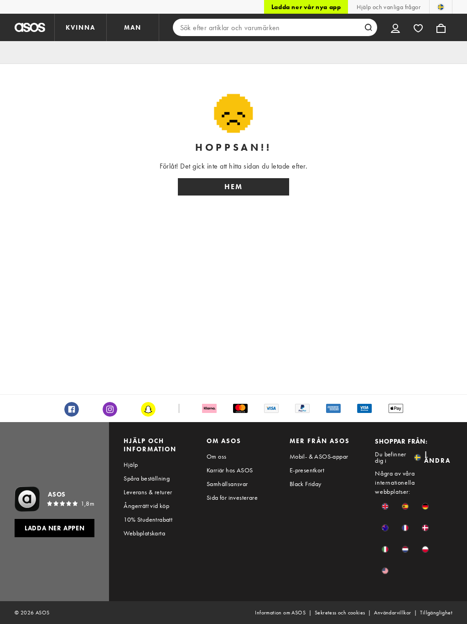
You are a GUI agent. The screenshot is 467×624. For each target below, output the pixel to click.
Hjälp (131, 464)
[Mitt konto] (395, 27)
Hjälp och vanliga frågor (388, 7)
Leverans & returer (148, 492)
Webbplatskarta (144, 533)
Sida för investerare (232, 497)
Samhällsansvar (227, 484)
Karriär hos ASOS (230, 470)
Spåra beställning (147, 478)
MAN (132, 27)
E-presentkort (307, 470)
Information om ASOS (280, 612)
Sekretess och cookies (340, 612)
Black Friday (306, 484)
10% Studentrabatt (148, 519)
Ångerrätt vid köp (146, 506)
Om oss (216, 456)
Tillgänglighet (436, 612)
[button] (385, 506)
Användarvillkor (392, 612)
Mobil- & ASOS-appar (319, 456)
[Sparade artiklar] (418, 27)
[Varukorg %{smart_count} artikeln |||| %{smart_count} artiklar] (441, 27)
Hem (233, 186)
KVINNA (80, 27)
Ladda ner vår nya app (306, 7)
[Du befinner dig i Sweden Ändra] (441, 7)
